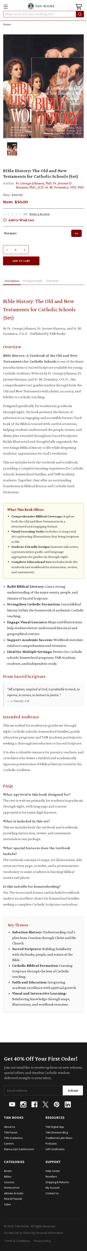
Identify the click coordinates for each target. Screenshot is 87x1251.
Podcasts (51, 1143)
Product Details (32, 280)
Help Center (53, 1171)
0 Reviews (52, 280)
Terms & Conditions (17, 1241)
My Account (52, 1187)
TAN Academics (13, 1138)
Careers (9, 1143)
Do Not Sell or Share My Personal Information (33, 1233)
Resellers (51, 1176)
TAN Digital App (55, 1127)
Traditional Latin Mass (59, 1138)
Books (8, 1171)
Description (12, 280)
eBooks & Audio (13, 1193)
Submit (73, 1090)
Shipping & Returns (57, 1182)
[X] (45, 1104)
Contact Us (52, 1193)
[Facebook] (34, 1104)
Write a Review (39, 214)
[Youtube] (12, 1104)
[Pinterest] (57, 1104)
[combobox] (43, 14)
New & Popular (13, 1198)
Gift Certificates (55, 1149)
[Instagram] (23, 1104)
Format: (10, 233)
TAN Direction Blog (57, 1132)
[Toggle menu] (5, 6)
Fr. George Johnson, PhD (34, 183)
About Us (9, 1127)
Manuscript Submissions (19, 1149)
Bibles (8, 1176)
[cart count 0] (79, 7)
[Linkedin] (68, 1104)
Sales (7, 1204)
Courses (9, 1182)
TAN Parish (10, 1132)
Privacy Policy (42, 1241)
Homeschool (11, 1187)
